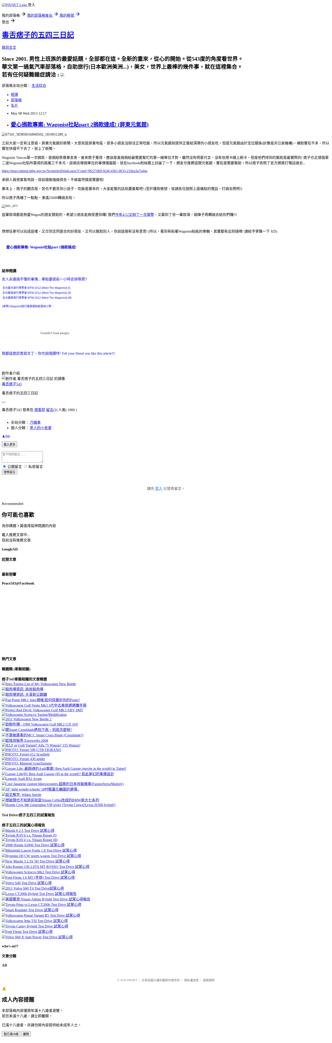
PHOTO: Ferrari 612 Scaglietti (27, 754)
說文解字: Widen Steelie (23, 795)
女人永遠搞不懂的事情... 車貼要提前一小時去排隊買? (44, 279)
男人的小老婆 (40, 428)
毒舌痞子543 (12, 384)
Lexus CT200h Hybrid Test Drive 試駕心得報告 (41, 894)
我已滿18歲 (11, 1034)
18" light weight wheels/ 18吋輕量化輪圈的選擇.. (42, 789)
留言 (49, 410)
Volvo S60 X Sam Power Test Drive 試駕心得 (39, 937)
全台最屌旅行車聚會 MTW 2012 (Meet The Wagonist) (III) (37, 297)
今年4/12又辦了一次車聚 (134, 215)
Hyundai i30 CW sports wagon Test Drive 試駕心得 (43, 856)
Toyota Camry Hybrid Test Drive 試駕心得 (36, 926)
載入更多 (9, 444)
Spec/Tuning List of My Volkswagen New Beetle (40, 684)
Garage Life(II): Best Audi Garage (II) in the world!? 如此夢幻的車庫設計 (59, 774)
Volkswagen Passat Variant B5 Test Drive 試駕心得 (42, 915)
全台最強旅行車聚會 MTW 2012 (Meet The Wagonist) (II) (36, 292)
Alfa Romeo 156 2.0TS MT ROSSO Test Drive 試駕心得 (47, 867)
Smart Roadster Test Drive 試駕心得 (31, 910)
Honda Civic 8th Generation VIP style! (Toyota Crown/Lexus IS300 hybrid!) (60, 805)
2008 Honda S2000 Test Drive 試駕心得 (35, 845)
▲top (6, 436)
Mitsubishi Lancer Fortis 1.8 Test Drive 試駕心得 (41, 850)
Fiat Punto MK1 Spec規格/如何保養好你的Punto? (42, 700)
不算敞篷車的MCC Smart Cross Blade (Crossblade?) (44, 735)
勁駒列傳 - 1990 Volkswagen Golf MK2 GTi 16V (41, 724)
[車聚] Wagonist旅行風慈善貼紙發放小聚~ (27, 306)
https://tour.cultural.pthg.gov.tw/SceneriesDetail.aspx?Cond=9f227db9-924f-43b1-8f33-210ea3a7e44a (74, 171)
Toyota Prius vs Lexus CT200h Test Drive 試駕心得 (43, 905)
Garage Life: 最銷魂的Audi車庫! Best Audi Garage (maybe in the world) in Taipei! (65, 768)
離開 (26, 1034)
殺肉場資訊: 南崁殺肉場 (24, 689)
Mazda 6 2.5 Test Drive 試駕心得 (29, 831)
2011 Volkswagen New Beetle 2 (28, 719)
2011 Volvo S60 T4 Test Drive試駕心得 (34, 888)
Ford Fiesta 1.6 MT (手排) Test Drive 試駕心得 (40, 877)
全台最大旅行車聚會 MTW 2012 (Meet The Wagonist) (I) (36, 287)
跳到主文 (9, 47)
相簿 (14, 95)
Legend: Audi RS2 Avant (23, 779)
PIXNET (132, 980)
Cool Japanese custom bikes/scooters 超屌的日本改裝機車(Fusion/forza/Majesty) (64, 784)
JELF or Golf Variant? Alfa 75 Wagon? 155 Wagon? (42, 745)
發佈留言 (9, 472)
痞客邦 (39, 410)
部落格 (16, 100)
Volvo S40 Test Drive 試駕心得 (28, 883)
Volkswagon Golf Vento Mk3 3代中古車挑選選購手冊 (46, 705)
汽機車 (35, 422)
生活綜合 (39, 86)
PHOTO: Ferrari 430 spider (25, 759)
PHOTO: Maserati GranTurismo (28, 763)
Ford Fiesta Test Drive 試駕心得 (29, 932)
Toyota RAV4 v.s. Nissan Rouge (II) (31, 840)
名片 (14, 105)
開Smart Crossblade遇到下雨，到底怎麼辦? (38, 730)
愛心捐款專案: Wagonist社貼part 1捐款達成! (41, 247)
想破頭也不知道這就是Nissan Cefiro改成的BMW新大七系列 (52, 800)
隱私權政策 (191, 980)
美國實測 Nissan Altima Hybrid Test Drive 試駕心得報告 (47, 899)
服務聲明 (209, 980)
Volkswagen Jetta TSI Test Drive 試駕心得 (36, 921)
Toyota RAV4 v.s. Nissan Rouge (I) (30, 835)
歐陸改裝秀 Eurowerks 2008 (26, 740)
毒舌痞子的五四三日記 (38, 35)
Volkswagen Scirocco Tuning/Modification (36, 715)
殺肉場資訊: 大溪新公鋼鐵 (26, 694)
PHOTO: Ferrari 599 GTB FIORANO (33, 750)
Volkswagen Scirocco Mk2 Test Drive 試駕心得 (40, 872)
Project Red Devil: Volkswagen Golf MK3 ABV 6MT (44, 710)
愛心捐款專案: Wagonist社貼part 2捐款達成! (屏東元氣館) (80, 124)
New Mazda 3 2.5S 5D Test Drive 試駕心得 (37, 861)
